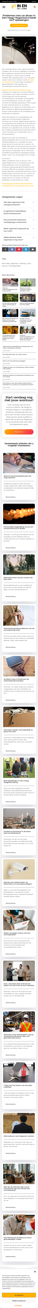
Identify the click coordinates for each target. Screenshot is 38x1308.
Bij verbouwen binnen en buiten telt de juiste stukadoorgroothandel (10, 320)
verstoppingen (15, 266)
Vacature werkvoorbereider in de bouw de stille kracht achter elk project (27, 337)
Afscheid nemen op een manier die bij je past (18, 578)
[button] (35, 1272)
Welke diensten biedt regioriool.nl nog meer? (19, 238)
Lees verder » (7, 350)
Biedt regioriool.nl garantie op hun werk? (19, 230)
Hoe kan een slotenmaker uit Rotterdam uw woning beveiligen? (18, 883)
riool (29, 263)
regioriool (14, 263)
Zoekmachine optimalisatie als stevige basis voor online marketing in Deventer (18, 347)
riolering (22, 263)
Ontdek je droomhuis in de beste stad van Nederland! (17, 832)
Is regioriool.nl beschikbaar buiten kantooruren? (19, 212)
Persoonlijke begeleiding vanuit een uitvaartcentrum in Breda (18, 527)
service (5, 266)
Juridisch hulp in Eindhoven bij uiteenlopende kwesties (16, 680)
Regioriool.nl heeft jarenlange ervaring (16, 90)
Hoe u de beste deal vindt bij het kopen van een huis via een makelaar (19, 984)
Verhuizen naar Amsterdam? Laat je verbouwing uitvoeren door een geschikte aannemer (19, 1036)
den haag (6, 263)
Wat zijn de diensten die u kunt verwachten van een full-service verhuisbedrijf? (17, 1188)
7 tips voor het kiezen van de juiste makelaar (18, 1086)
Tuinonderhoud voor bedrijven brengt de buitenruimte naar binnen (8, 337)
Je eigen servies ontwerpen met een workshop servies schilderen (26, 321)
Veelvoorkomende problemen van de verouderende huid (19, 629)
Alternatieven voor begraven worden (19, 1136)
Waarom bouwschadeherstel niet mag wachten (9, 289)
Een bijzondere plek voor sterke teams (15, 354)
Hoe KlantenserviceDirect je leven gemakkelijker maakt (18, 1238)
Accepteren (19, 1295)
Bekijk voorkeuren (19, 1301)
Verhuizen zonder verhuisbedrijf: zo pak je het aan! (18, 730)
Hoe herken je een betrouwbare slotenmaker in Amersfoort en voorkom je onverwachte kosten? (18, 383)
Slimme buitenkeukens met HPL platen (27, 303)
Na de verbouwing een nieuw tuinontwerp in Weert (9, 304)
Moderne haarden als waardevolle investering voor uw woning (18, 376)
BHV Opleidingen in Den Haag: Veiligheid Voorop (16, 781)
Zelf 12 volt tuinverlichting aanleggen (14, 361)
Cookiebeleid (18, 1305)
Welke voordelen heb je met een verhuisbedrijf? (17, 934)
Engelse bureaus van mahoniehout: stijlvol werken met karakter (18, 368)
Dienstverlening (19, 25)
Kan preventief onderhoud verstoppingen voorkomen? (19, 221)
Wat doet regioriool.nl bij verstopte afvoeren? (19, 203)
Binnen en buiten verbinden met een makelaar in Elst (26, 289)
